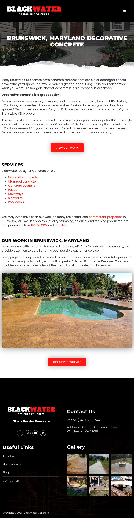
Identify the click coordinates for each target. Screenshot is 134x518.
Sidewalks (15, 198)
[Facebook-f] (20, 433)
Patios (12, 190)
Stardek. (61, 225)
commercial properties (105, 217)
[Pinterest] (43, 433)
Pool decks (16, 202)
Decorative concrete (23, 177)
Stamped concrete (22, 181)
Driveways (15, 194)
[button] (124, 11)
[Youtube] (35, 433)
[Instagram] (28, 433)
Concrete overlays (21, 186)
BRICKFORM (39, 225)
